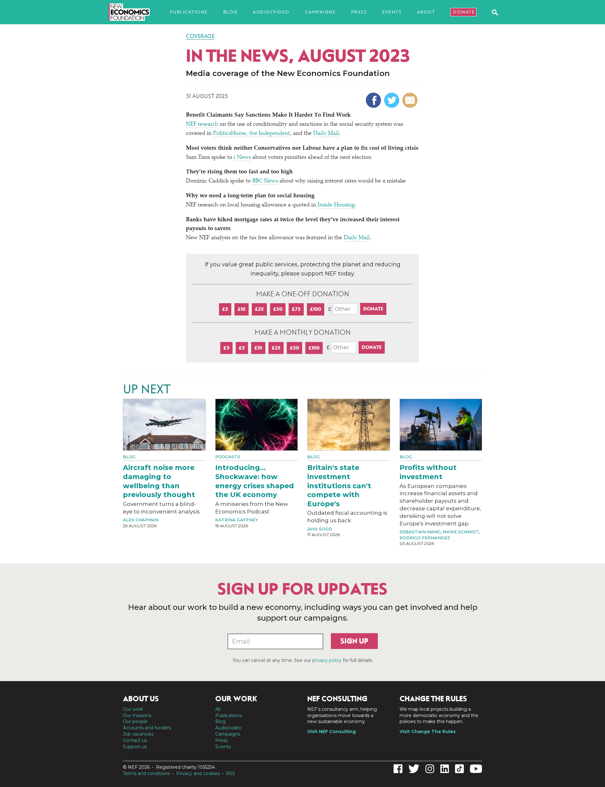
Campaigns (320, 11)
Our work (133, 709)
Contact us (135, 740)
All (217, 709)
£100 (315, 309)
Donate (464, 11)
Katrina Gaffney (236, 519)
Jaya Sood (319, 528)
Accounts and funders (147, 728)
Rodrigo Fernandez (425, 537)
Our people (135, 721)
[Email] (410, 100)
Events (391, 11)
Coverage (200, 36)
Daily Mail (326, 133)
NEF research (202, 124)
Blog (230, 11)
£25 (259, 309)
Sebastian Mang (420, 531)
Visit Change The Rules (428, 731)
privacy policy (327, 660)
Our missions (137, 715)
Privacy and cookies (198, 773)
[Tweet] (392, 100)
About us (141, 699)
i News (242, 157)
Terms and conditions (146, 773)
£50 (277, 309)
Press (359, 11)
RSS (230, 773)
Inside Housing (336, 205)
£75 (296, 309)
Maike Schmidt (461, 531)
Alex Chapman (140, 519)
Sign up (354, 641)
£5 (225, 309)
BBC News (265, 181)
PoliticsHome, (231, 133)
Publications (189, 11)
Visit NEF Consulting (331, 731)
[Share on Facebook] (374, 100)
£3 (226, 347)
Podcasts (227, 456)
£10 (241, 309)
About (426, 11)
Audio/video (271, 11)
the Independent (269, 133)
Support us (135, 746)
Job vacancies (138, 734)
